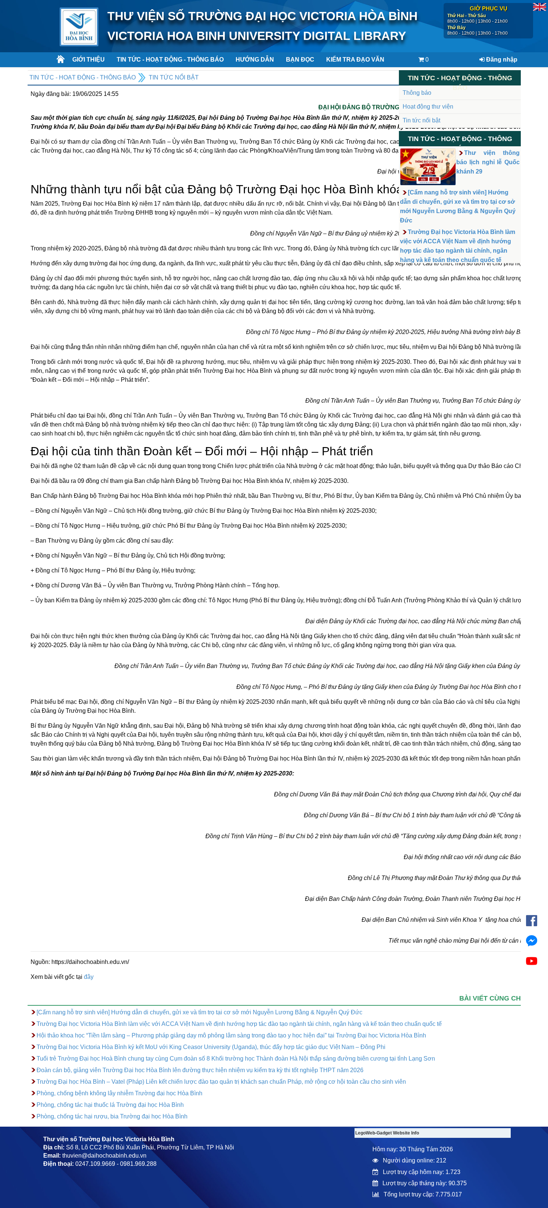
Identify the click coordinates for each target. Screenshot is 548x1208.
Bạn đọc (300, 59)
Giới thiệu (88, 59)
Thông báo (417, 93)
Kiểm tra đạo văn (355, 59)
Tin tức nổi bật (174, 77)
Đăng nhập (501, 59)
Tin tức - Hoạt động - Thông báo (167, 59)
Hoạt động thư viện (428, 106)
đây (89, 977)
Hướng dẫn (255, 59)
